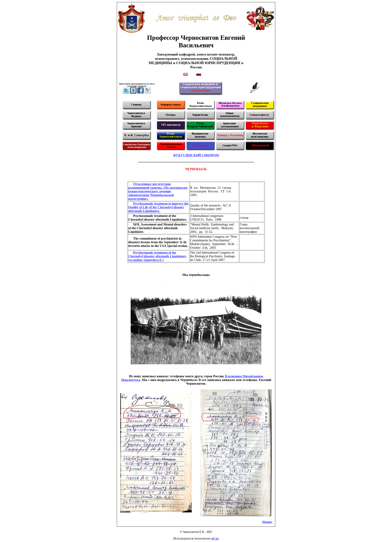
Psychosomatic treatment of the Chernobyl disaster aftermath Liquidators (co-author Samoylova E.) (157, 256)
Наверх (267, 522)
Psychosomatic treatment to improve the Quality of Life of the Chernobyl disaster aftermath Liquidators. (158, 207)
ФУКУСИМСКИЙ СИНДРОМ (196, 155)
